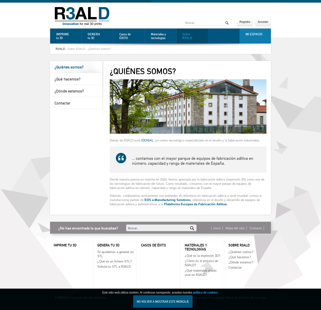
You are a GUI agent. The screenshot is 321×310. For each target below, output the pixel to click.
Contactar (62, 103)
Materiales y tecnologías (158, 36)
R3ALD (60, 48)
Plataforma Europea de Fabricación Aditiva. (195, 204)
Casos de (125, 36)
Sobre (187, 36)
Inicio (217, 228)
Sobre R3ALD (76, 48)
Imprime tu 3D (65, 245)
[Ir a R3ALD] (82, 17)
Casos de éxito (153, 245)
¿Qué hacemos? (68, 79)
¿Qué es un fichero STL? (114, 261)
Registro (244, 22)
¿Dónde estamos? (69, 91)
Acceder (263, 22)
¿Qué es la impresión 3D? (202, 256)
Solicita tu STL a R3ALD (114, 266)
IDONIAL (147, 140)
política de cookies (205, 292)
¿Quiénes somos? (99, 48)
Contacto (256, 228)
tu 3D (62, 36)
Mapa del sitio (235, 228)
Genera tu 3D (108, 245)
